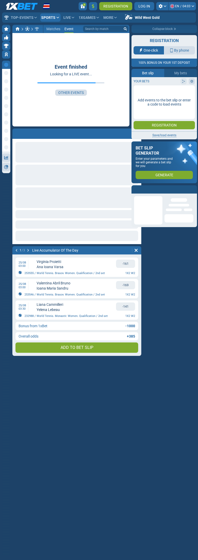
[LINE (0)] (17, 29)
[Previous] (16, 250)
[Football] (27, 29)
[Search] (125, 29)
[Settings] (162, 6)
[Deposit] (93, 6)
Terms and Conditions (166, 92)
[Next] (28, 250)
